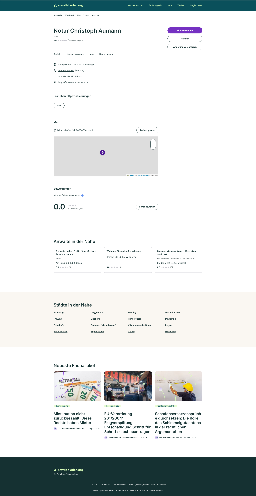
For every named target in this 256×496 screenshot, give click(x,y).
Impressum (161, 484)
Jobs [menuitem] (169, 5)
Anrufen (185, 38)
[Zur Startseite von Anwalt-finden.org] (68, 5)
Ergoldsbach (97, 331)
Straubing (59, 312)
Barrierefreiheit (120, 484)
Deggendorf (97, 312)
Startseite (58, 15)
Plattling (132, 312)
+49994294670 (66, 70)
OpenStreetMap (143, 175)
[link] (77, 260)
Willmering (170, 331)
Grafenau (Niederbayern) (103, 325)
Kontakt (95, 484)
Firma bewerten (147, 206)
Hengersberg (134, 318)
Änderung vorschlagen (185, 47)
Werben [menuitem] (181, 5)
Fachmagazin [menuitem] (155, 5)
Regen (168, 325)
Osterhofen (59, 325)
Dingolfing (170, 318)
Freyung (58, 318)
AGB (153, 484)
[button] (102, 153)
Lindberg (95, 318)
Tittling (131, 331)
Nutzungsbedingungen (139, 484)
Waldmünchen (172, 312)
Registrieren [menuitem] (196, 5)
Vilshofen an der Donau (140, 325)
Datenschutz (106, 484)
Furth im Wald (60, 331)
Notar (59, 105)
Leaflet (131, 175)
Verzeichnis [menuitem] (133, 5)
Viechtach (69, 15)
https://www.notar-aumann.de (73, 82)
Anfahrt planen (147, 130)
